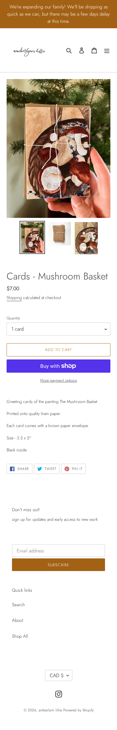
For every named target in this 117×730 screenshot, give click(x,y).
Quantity (13, 318)
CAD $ (57, 675)
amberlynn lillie (50, 710)
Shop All (20, 636)
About (17, 620)
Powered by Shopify (78, 710)
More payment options (58, 380)
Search (18, 604)
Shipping (14, 298)
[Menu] (106, 50)
